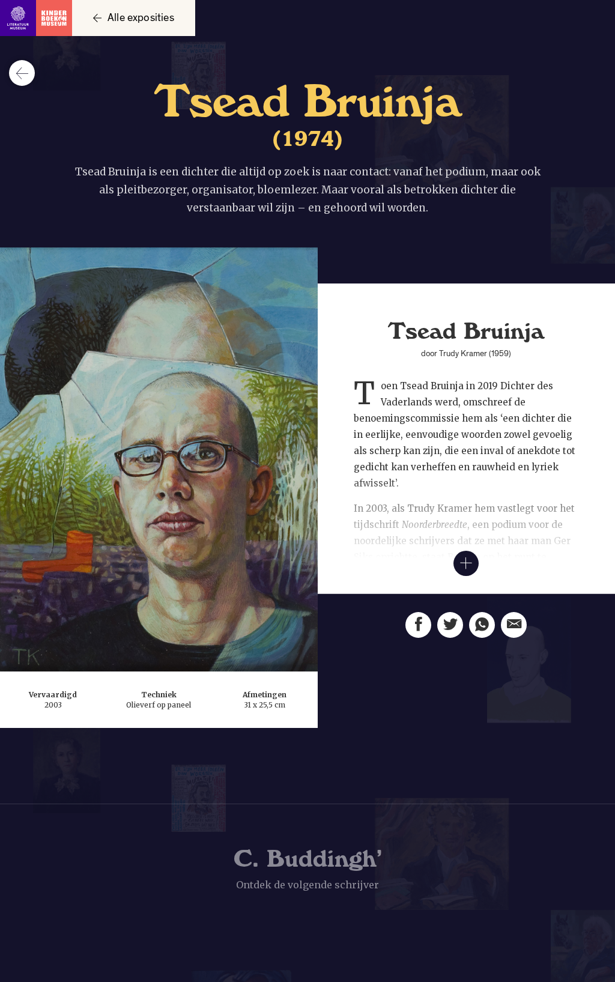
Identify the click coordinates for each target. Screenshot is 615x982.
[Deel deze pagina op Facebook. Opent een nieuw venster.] (418, 625)
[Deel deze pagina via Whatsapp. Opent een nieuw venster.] (482, 625)
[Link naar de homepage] (36, 18)
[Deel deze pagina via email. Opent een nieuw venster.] (514, 625)
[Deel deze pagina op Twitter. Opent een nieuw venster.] (450, 625)
